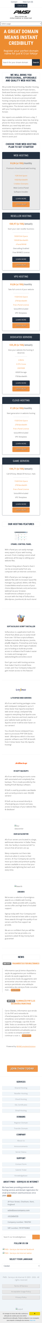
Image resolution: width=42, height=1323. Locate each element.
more (9, 1196)
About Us (21, 1140)
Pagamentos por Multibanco (25, 963)
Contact (14, 2)
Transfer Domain (21, 1128)
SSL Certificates (21, 1105)
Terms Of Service (21, 1286)
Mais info (32, 1320)
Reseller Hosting (21, 1093)
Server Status (21, 1152)
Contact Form (20, 1164)
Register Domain (21, 1123)
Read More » (15, 990)
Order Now (21, 204)
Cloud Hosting (21, 1099)
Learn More (21, 198)
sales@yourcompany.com (19, 1210)
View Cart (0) (28, 2)
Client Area (22, 5)
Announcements (21, 1146)
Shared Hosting (21, 1088)
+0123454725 (13, 1216)
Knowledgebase (21, 1175)
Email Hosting (21, 1110)
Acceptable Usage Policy (21, 1291)
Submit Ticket (21, 1170)
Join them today (22, 1068)
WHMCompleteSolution (26, 1046)
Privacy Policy (21, 1297)
